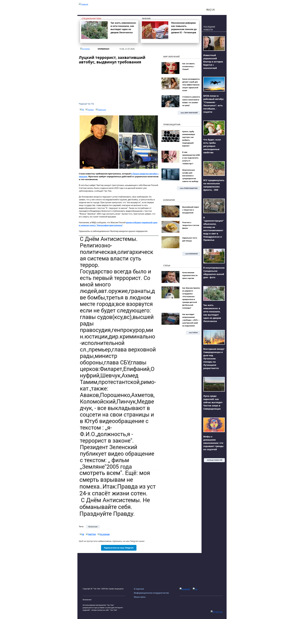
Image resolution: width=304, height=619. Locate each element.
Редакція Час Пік (86, 103)
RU (208, 9)
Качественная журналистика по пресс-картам (190, 275)
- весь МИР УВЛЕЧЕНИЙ (189, 113)
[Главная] (83, 4)
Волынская (92, 526)
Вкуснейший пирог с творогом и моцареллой (190, 210)
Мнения (146, 18)
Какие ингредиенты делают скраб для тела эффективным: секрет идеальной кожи (191, 85)
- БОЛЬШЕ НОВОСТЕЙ (214, 460)
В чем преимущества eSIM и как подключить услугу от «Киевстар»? (191, 158)
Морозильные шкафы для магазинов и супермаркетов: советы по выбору (190, 175)
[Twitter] (90, 109)
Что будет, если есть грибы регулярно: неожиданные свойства (212, 146)
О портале (139, 589)
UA (213, 9)
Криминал (103, 49)
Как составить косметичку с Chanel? (188, 66)
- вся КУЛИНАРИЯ (191, 254)
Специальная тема (91, 18)
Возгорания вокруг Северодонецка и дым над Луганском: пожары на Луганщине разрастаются (214, 358)
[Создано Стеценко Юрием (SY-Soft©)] (217, 611)
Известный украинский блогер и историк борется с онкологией (213, 61)
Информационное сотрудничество (151, 593)
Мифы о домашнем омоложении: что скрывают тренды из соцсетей (213, 443)
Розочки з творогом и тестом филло (190, 225)
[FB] (82, 109)
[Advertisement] (119, 82)
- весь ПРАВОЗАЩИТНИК (188, 188)
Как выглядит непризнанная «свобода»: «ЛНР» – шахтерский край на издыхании (191, 320)
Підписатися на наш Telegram (119, 547)
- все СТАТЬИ (193, 333)
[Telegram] (101, 109)
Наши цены (140, 597)
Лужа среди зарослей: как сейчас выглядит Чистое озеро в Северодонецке (213, 402)
